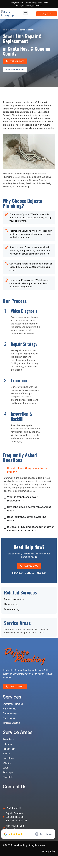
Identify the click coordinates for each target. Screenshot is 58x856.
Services (13, 30)
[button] (25, 13)
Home (5, 30)
